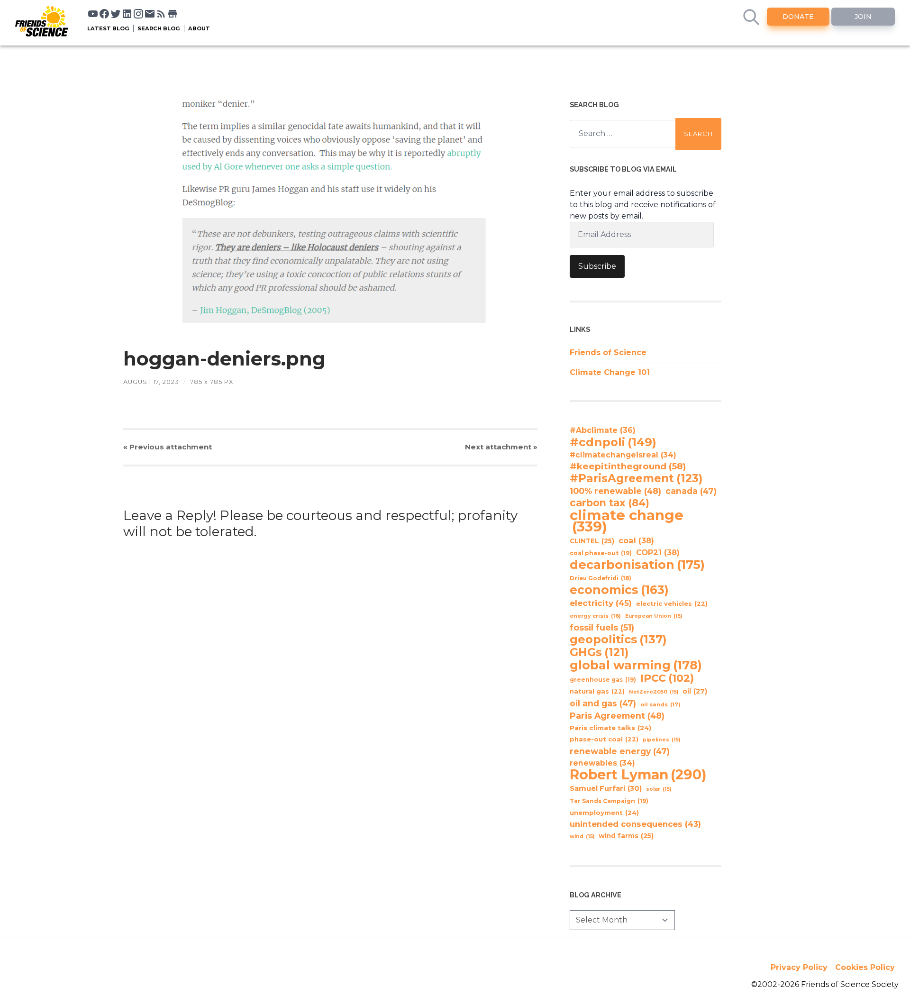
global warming (636, 665)
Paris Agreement (617, 716)
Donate (798, 16)
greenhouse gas (603, 679)
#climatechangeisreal (623, 454)
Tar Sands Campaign (609, 800)
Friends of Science (608, 352)
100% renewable (615, 491)
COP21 (658, 552)
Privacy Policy (799, 967)
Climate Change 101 (610, 372)
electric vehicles (672, 603)
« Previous (167, 446)
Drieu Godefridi (600, 578)
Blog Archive (595, 895)
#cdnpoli (613, 442)
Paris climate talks (610, 727)
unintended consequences (635, 824)
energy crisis (595, 615)
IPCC (667, 678)
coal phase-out (601, 553)
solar (658, 789)
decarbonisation (637, 564)
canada (691, 491)
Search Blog (158, 28)
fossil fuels (602, 627)
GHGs (599, 652)
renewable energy (620, 751)
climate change (626, 521)
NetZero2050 (653, 692)
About (199, 28)
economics (619, 589)
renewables (602, 763)
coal (636, 540)
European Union (653, 616)
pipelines (661, 740)
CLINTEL (592, 541)
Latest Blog (108, 28)
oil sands (660, 704)
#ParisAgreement (636, 478)
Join (863, 16)
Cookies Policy (865, 967)
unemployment (604, 812)
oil (694, 691)
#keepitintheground (628, 466)
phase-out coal (604, 739)
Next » (501, 446)
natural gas (597, 691)
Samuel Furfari (606, 788)
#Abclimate (603, 430)
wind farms (626, 836)
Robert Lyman (638, 774)
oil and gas (603, 703)
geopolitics (618, 639)
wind (582, 836)
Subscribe (597, 266)
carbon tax (609, 503)
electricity (601, 603)
